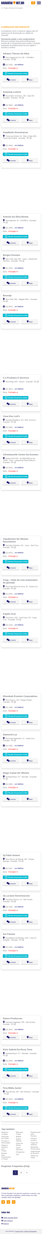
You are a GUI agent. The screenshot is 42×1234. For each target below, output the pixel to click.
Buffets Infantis (18, 1140)
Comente (13, 80)
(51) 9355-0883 (11, 746)
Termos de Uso (19, 1231)
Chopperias (20, 1152)
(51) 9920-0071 (11, 268)
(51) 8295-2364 (11, 1061)
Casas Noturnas (19, 1148)
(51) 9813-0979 (11, 389)
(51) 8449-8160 (11, 594)
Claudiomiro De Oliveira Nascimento (15, 540)
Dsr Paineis (9, 934)
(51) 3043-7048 (11, 1099)
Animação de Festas (5, 1137)
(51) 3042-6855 (11, 907)
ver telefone (19, 65)
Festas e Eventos (34, 1139)
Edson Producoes (13, 1018)
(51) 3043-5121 (11, 145)
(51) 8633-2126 (11, 468)
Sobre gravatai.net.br (10, 1218)
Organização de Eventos (35, 1152)
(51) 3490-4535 (11, 228)
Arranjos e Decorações (5, 1142)
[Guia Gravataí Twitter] (9, 1202)
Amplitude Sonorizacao (16, 132)
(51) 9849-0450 (11, 784)
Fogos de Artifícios (34, 1144)
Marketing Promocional (35, 1148)
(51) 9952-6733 (11, 947)
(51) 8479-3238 (11, 553)
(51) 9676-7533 (11, 307)
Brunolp (7, 295)
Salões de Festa (34, 1157)
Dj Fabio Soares (12, 855)
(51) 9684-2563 (11, 105)
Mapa (31, 80)
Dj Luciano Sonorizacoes (16, 895)
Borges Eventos (12, 255)
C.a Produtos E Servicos (16, 377)
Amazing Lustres (12, 92)
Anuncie (6, 1224)
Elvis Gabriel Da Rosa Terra (18, 1049)
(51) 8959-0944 (11, 427)
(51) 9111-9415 (10, 868)
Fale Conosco (8, 1220)
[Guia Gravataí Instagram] (14, 1202)
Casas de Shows (19, 1144)
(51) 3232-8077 (11, 625)
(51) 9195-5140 (11, 65)
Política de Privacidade (30, 1231)
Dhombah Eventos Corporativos (20, 696)
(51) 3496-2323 (11, 707)
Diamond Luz (10, 734)
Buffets (18, 1136)
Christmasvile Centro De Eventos (21, 454)
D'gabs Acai (9, 614)
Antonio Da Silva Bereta (16, 216)
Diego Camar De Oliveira (16, 773)
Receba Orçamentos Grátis (18, 73)
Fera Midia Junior (12, 1088)
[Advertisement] (21, 16)
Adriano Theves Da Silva (16, 53)
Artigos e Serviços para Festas (4, 1148)
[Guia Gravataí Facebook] (3, 1202)
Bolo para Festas (19, 1133)
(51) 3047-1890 (11, 1030)
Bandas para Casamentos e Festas (6, 1156)
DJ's (17, 1154)
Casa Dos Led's (11, 416)
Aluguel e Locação (4, 1133)
